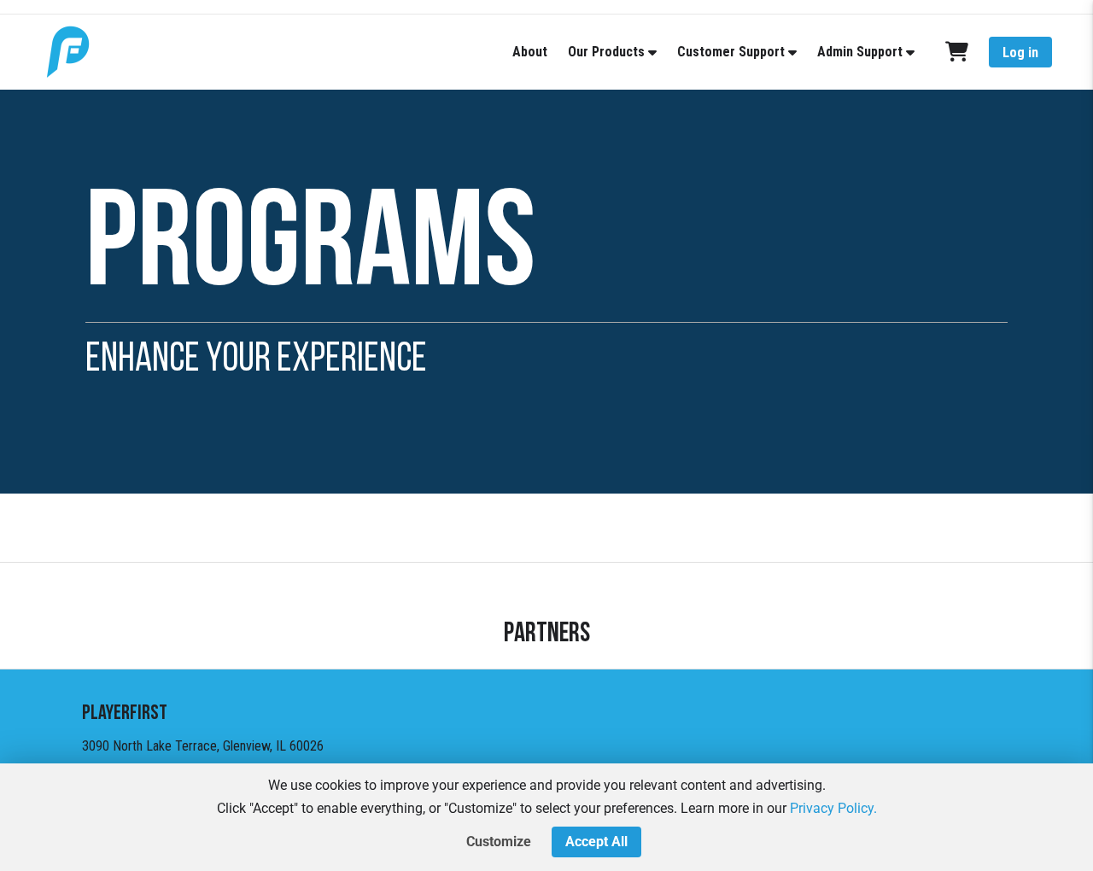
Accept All (596, 841)
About (529, 52)
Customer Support (731, 52)
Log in (1020, 52)
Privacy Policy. (833, 808)
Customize (498, 841)
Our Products (606, 52)
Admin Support (860, 52)
